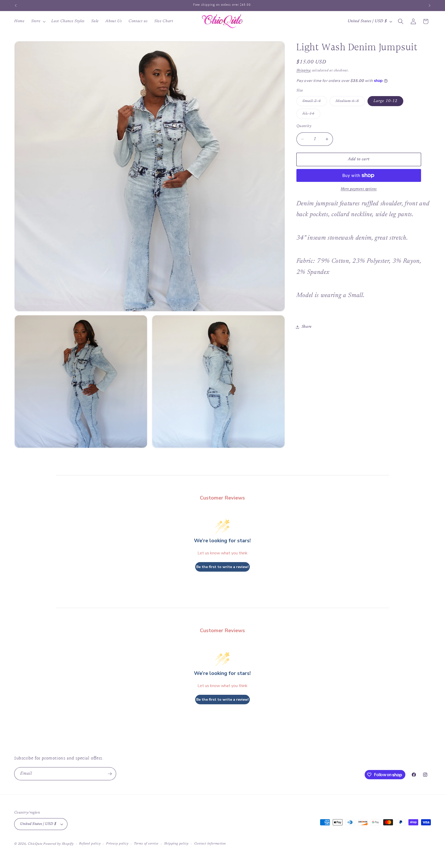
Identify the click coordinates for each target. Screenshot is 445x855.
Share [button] (307, 327)
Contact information (210, 843)
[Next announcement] (429, 5)
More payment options (359, 189)
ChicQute (35, 843)
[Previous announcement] (15, 5)
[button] (38, 21)
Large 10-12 (385, 101)
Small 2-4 (314, 102)
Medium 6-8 (350, 102)
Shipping (303, 70)
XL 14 (311, 115)
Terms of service (146, 843)
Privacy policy (117, 843)
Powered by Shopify (58, 843)
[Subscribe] (110, 774)
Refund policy (89, 843)
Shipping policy (176, 843)
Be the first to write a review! (222, 566)
